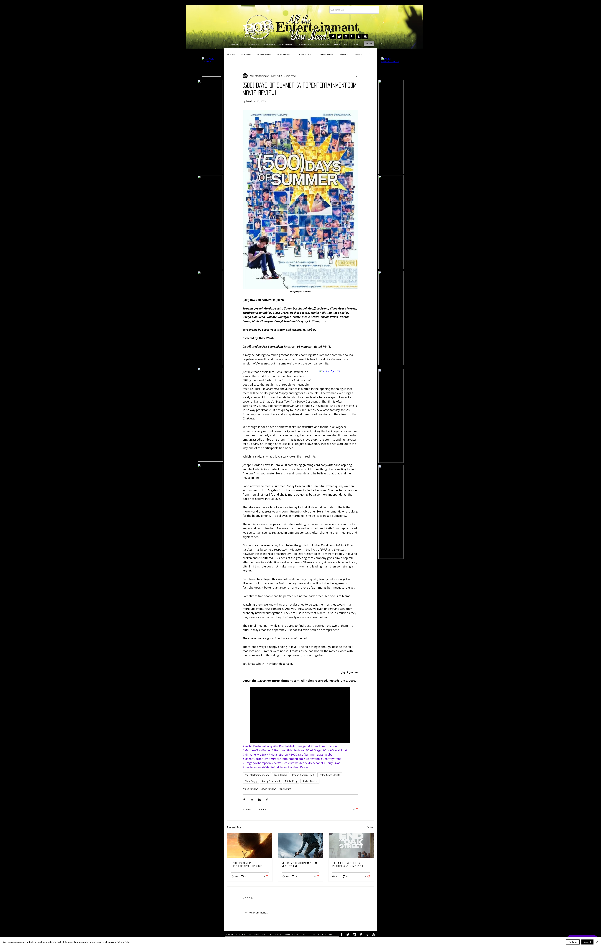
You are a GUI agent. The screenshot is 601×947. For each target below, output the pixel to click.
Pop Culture (285, 788)
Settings (573, 942)
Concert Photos (304, 54)
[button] (370, 54)
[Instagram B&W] (346, 36)
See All (370, 826)
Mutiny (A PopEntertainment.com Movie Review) (299, 864)
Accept (587, 942)
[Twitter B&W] (339, 36)
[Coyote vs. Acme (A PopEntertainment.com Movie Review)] (249, 845)
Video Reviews (250, 788)
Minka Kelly (291, 781)
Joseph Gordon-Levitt (303, 774)
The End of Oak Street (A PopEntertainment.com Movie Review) (348, 864)
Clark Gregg (251, 781)
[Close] (597, 941)
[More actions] (356, 76)
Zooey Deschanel (271, 781)
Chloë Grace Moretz (329, 774)
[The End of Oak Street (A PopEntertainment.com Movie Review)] (351, 845)
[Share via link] (267, 799)
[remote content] (338, 376)
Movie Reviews (264, 54)
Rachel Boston (310, 781)
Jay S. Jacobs (280, 774)
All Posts (231, 54)
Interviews (246, 54)
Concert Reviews (325, 54)
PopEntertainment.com (257, 774)
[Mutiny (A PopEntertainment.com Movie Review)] (300, 845)
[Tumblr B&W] (359, 36)
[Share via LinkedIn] (259, 799)
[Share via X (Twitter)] (251, 799)
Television (343, 54)
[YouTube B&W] (365, 36)
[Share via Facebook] (244, 799)
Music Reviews (283, 54)
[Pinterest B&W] (352, 36)
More (357, 54)
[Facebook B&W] (333, 36)
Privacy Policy (124, 942)
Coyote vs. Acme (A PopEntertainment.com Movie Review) (246, 864)
